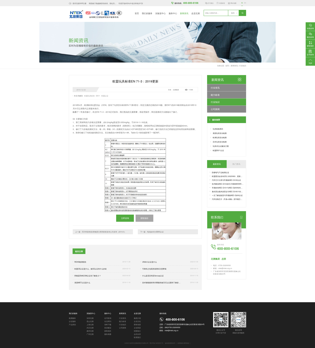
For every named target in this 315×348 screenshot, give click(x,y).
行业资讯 (215, 87)
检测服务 (72, 318)
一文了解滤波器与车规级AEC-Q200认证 (227, 195)
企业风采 (137, 327)
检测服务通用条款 (184, 343)
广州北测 (90, 334)
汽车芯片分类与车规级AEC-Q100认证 (226, 180)
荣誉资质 (137, 324)
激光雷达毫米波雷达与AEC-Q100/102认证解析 (228, 191)
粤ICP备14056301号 (156, 343)
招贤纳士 (137, 331)
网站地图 (233, 3)
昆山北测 (90, 321)
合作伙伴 (137, 334)
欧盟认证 (104, 96)
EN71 (98, 96)
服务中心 (173, 13)
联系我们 (137, 337)
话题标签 (222, 3)
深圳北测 (90, 318)
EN (245, 3)
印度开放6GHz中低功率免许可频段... (129, 3)
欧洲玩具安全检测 (220, 137)
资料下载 (107, 324)
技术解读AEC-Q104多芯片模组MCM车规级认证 (228, 184)
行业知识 (242, 65)
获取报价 (107, 331)
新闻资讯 (184, 13)
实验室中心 (160, 13)
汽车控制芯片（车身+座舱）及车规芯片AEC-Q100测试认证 (228, 199)
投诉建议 (107, 327)
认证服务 (72, 321)
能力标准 (215, 94)
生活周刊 (107, 321)
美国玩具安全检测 (220, 133)
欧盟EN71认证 (218, 150)
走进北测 (195, 13)
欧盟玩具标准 (89, 96)
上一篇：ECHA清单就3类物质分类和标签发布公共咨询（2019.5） (100, 231)
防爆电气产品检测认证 (220, 172)
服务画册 (107, 334)
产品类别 (72, 324)
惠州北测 (90, 331)
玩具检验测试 (218, 129)
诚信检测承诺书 (170, 343)
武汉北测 (90, 327)
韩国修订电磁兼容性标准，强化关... (99, 3)
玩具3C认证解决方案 (221, 146)
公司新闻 (215, 109)
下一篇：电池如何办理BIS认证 (152, 231)
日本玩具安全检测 (220, 142)
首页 (137, 13)
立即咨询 (125, 218)
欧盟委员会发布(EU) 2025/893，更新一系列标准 (228, 176)
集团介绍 (137, 318)
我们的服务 (147, 13)
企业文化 (137, 321)
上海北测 (90, 324)
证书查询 (107, 318)
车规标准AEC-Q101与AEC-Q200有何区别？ (228, 187)
